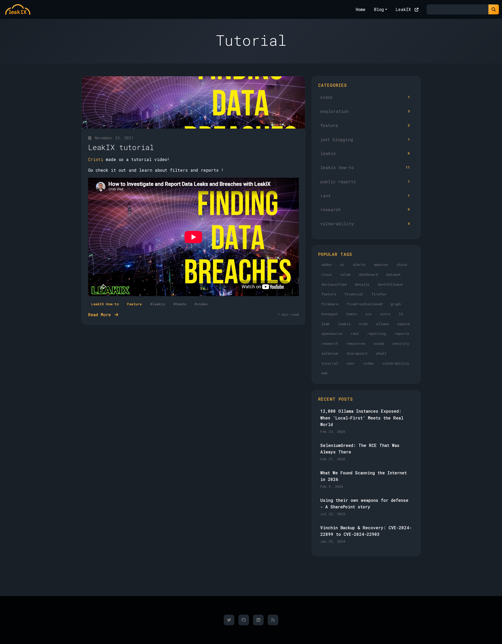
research (365, 209)
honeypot (329, 314)
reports (402, 333)
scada (379, 343)
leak (325, 323)
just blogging (365, 139)
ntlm (363, 323)
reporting (376, 333)
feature (365, 125)
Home (361, 9)
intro (385, 314)
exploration (365, 111)
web (324, 373)
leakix (365, 153)
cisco (365, 97)
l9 (401, 314)
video (368, 363)
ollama (382, 323)
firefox (379, 294)
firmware (329, 304)
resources (355, 343)
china (402, 264)
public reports (365, 181)
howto (351, 314)
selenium (329, 353)
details (362, 284)
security (400, 343)
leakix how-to (365, 167)
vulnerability (365, 223)
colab (345, 274)
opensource (331, 333)
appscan (381, 264)
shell (381, 353)
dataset (393, 274)
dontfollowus (390, 284)
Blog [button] (379, 9)
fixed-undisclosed (364, 304)
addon (326, 264)
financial (353, 294)
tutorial (329, 363)
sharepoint (357, 353)
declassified (333, 284)
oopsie (403, 323)
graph (396, 304)
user (350, 363)
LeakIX (405, 9)
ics (368, 314)
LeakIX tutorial (121, 147)
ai (342, 264)
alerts (359, 264)
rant (365, 195)
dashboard (368, 274)
